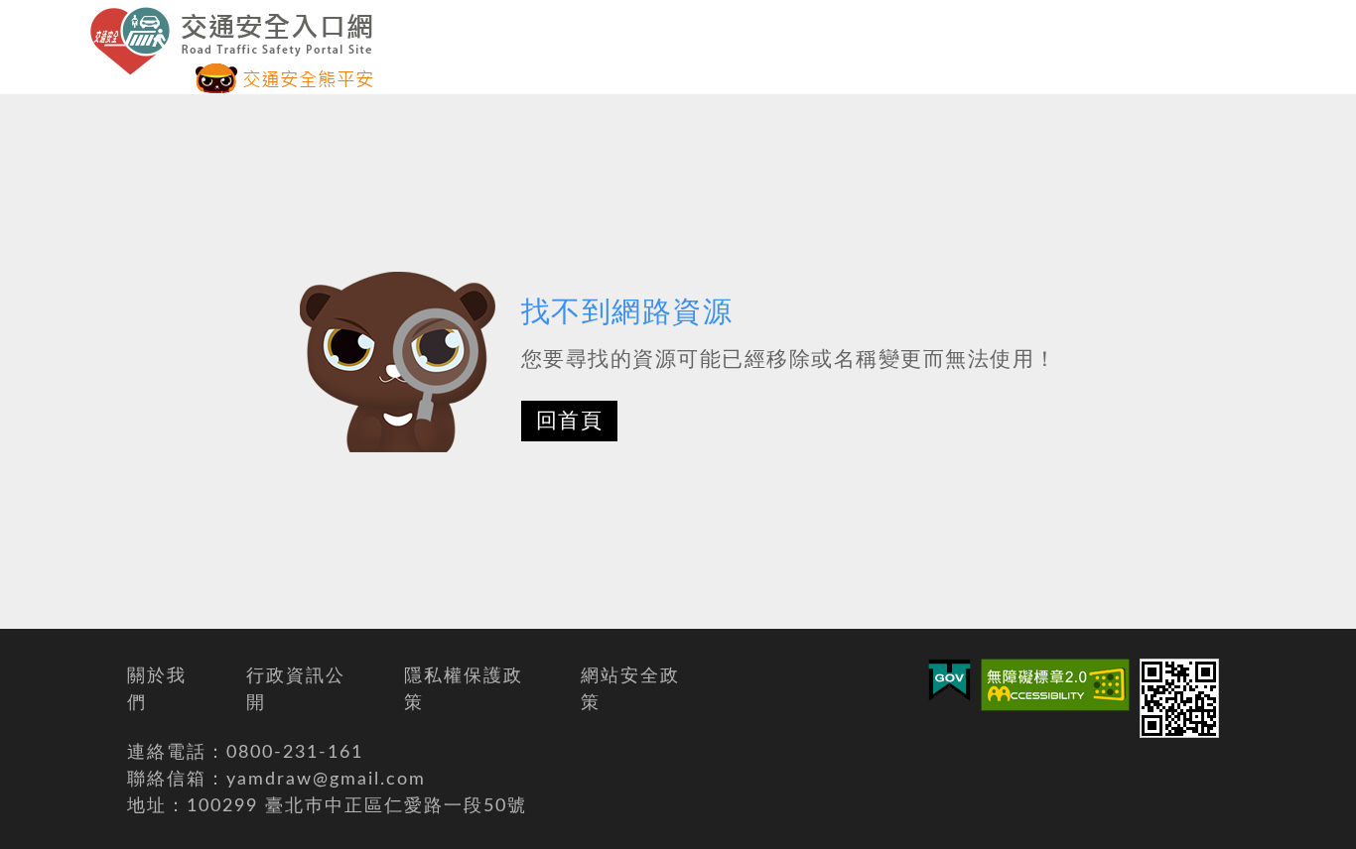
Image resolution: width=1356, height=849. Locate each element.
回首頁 (570, 421)
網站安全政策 (630, 689)
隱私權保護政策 (463, 689)
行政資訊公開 (295, 689)
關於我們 (157, 689)
